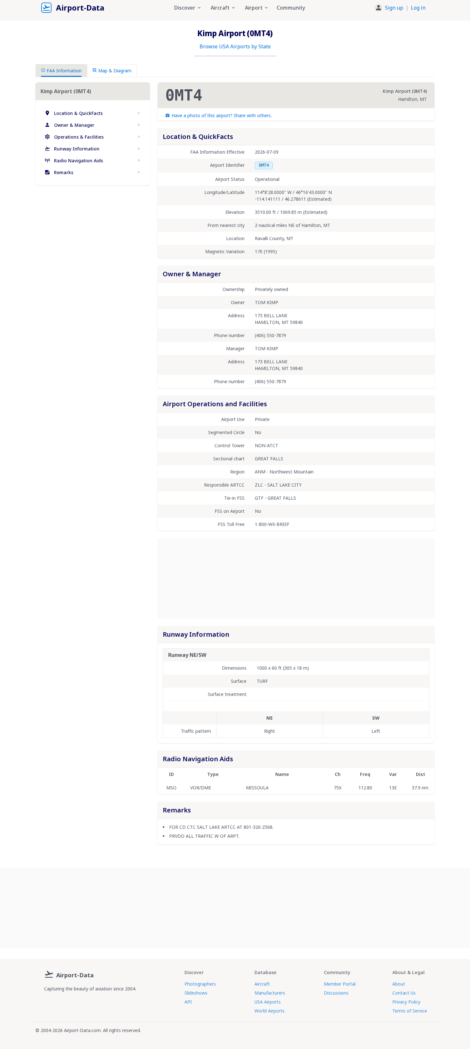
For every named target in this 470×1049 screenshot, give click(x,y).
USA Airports (268, 1002)
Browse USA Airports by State (235, 46)
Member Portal (340, 984)
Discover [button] (184, 7)
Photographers (200, 984)
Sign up (394, 7)
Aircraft (262, 984)
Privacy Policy (406, 1002)
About (398, 984)
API (188, 1002)
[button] (400, 7)
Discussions (336, 993)
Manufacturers (270, 993)
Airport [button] (253, 7)
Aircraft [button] (220, 7)
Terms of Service (409, 1011)
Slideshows (196, 993)
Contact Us (404, 993)
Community (291, 7)
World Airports (270, 1011)
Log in (418, 7)
